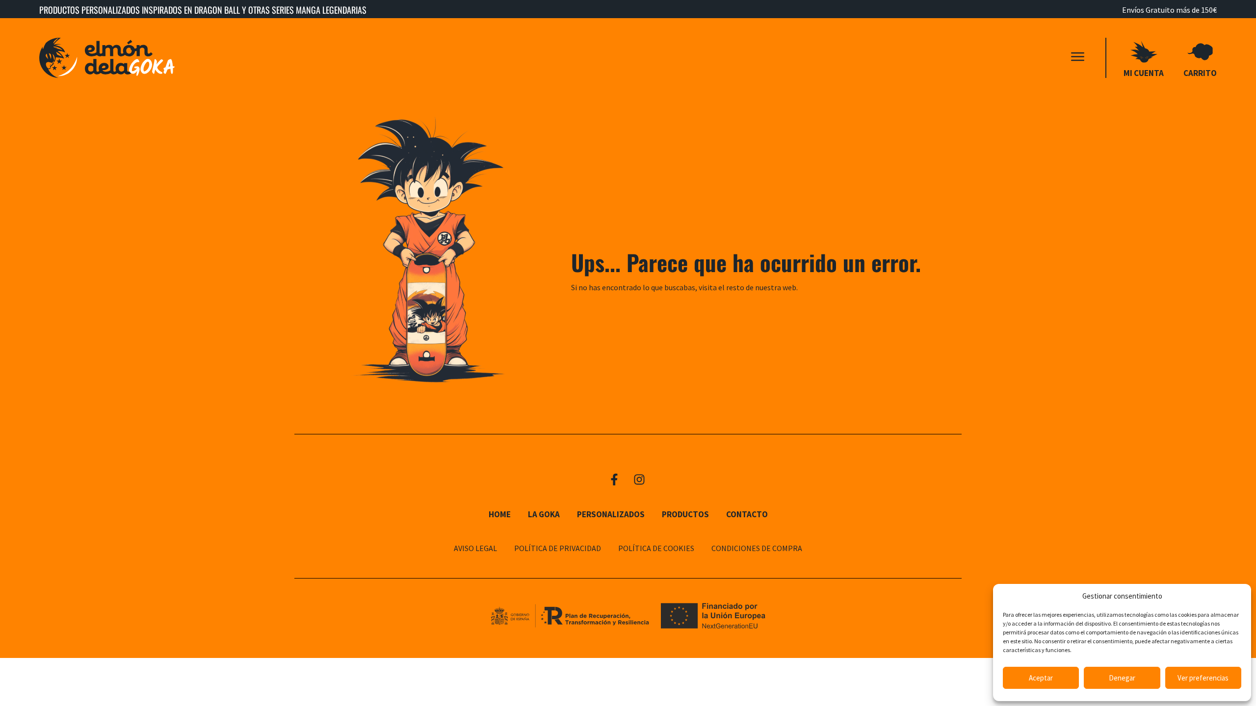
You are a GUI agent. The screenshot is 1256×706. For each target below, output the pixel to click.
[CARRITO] (1200, 51)
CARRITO (1200, 73)
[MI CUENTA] (1143, 51)
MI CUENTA (1144, 73)
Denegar (1122, 677)
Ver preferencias (1203, 677)
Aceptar (1041, 677)
